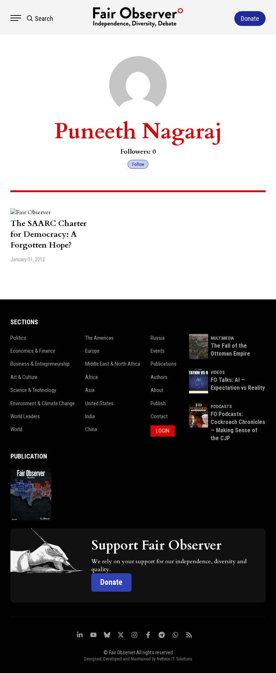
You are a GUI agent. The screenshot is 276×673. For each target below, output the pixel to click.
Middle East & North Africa (112, 364)
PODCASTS (221, 406)
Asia (90, 390)
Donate (111, 582)
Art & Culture (23, 377)
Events (158, 351)
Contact (159, 416)
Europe (92, 351)
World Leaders (25, 416)
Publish (158, 403)
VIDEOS (218, 372)
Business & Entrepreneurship (40, 364)
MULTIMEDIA (222, 338)
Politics (18, 338)
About (157, 390)
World (16, 429)
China (91, 429)
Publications (163, 364)
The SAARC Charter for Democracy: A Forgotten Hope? (48, 234)
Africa (91, 377)
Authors (159, 377)
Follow (138, 164)
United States (99, 403)
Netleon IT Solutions (174, 658)
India (90, 416)
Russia (158, 338)
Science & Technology (33, 390)
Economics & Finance (32, 351)
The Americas (99, 338)
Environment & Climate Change (42, 403)
